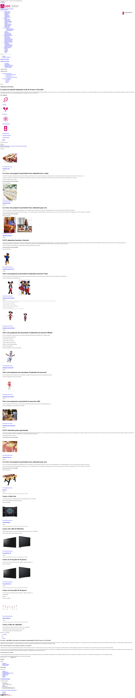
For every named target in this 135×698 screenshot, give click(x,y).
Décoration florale (8, 38)
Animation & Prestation (7, 41)
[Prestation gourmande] (7, 135)
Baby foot (5, 489)
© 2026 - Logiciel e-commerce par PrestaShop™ (8, 690)
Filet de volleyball (6, 618)
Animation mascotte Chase (8, 269)
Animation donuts (6, 203)
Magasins (4, 676)
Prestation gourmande (8, 46)
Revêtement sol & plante (9, 39)
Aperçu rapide (10, 166)
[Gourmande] (6, 102)
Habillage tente (7, 16)
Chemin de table (9, 30)
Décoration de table (9, 28)
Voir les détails (5, 166)
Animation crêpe (6, 168)
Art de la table (6, 27)
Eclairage (6, 48)
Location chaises (7, 19)
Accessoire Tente (7, 17)
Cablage (6, 49)
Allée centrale (7, 36)
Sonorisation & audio (8, 45)
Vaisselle (6, 31)
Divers (6, 52)
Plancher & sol (7, 13)
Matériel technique (6, 47)
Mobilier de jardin (8, 23)
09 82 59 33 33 (126, 13)
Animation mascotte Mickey (9, 298)
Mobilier (5, 18)
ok (1, 84)
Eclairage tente (7, 15)
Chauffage (6, 14)
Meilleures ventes (5, 665)
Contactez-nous (5, 674)
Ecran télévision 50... (7, 583)
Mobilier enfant (7, 25)
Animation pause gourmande (9, 425)
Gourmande (7, 42)
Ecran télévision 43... (7, 553)
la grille (4, 139)
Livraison (4, 671)
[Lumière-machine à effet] (6, 121)
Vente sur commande (8, 24)
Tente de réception (6, 11)
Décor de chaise (7, 37)
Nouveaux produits (6, 664)
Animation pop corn (7, 457)
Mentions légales (5, 672)
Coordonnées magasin (5, 678)
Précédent (4, 634)
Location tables (7, 20)
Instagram (4, 692)
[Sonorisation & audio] (6, 131)
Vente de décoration (8, 34)
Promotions (4, 663)
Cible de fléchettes (6, 522)
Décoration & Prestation (7, 35)
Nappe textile (7, 32)
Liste (3, 140)
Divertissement (7, 43)
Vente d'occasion (7, 26)
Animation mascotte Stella (8, 396)
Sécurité (6, 51)
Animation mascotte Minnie (9, 328)
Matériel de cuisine (8, 33)
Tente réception (7, 12)
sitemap (4, 675)
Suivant (4, 638)
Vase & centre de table (10, 29)
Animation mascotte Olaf (8, 367)
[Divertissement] (6, 112)
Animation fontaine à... (8, 235)
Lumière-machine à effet (9, 44)
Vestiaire (6, 22)
